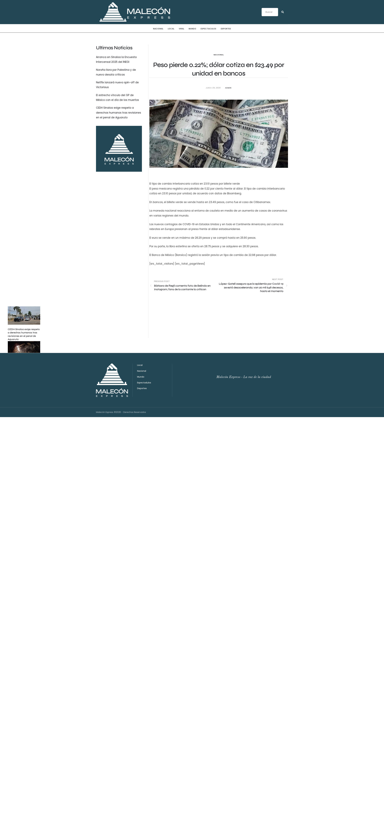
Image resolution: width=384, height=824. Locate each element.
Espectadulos (144, 382)
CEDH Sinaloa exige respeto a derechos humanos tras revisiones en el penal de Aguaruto (118, 112)
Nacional (158, 28)
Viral (181, 28)
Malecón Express (104, 412)
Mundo (192, 28)
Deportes (226, 28)
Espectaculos (208, 28)
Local (171, 28)
